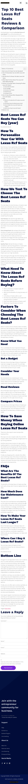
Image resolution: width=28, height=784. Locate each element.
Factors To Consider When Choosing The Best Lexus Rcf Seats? (14, 84)
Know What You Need (9, 86)
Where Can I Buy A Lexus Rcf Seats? (13, 108)
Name (3, 641)
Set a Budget (8, 88)
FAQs (4, 98)
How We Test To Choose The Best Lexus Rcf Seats (13, 77)
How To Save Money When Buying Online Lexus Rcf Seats (13, 95)
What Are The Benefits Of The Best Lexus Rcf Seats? (15, 101)
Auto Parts (8, 608)
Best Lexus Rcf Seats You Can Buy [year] (12, 71)
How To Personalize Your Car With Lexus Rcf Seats (14, 73)
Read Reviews (8, 91)
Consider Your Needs (9, 90)
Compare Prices (8, 93)
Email (3, 647)
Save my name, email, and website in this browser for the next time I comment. (12, 662)
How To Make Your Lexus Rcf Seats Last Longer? (13, 105)
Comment (4, 621)
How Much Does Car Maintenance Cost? (14, 103)
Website (3, 653)
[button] (20, 2)
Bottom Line (6, 110)
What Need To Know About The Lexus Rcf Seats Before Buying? (13, 80)
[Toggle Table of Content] (24, 69)
